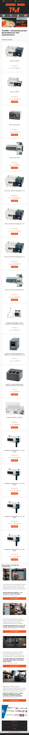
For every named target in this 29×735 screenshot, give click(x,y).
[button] (3, 15)
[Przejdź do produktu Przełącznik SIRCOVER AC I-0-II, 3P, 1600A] (14, 474)
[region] (14, 22)
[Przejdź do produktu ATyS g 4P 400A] (14, 51)
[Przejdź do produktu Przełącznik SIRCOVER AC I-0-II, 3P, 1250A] (14, 441)
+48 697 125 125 (8, 1)
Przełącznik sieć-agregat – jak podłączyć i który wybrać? (12, 593)
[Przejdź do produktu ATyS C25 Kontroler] (14, 115)
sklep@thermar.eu (21, 1)
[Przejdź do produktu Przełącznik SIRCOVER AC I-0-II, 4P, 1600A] (14, 507)
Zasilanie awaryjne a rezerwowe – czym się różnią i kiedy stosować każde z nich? (14, 660)
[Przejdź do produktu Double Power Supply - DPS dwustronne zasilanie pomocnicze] (14, 313)
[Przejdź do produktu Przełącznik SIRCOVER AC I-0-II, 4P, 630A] (14, 540)
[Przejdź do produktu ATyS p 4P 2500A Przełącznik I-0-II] (14, 214)
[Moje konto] (18, 15)
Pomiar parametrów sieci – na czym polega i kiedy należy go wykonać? (14, 626)
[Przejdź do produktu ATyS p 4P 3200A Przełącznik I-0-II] (14, 247)
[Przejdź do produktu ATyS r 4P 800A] (14, 82)
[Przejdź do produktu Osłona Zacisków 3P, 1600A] (14, 408)
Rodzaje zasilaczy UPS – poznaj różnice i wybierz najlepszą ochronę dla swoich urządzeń (13, 695)
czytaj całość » (14, 598)
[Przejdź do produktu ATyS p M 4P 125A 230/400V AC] (14, 280)
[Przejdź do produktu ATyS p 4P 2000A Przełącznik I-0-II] (14, 181)
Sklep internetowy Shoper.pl (14, 734)
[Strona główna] (14, 10)
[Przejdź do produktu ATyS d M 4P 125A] (14, 148)
